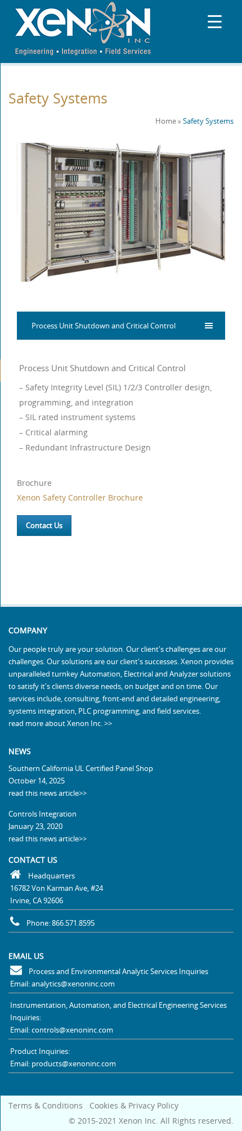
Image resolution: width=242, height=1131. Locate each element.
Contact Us (44, 525)
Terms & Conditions (45, 1105)
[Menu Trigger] (214, 21)
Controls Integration (42, 814)
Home (165, 121)
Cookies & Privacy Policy (133, 1105)
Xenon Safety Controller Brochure (80, 497)
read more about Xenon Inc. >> (60, 723)
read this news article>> (47, 793)
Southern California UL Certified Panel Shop (80, 768)
